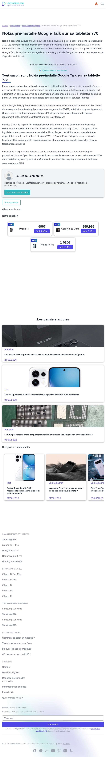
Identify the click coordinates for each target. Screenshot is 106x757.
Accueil (5, 26)
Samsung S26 (9, 614)
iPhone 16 (7, 596)
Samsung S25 (9, 625)
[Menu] (102, 3)
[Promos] (96, 3)
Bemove (66, 743)
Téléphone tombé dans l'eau (17, 643)
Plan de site (8, 692)
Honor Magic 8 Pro (12, 556)
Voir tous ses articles (17, 192)
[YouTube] (53, 750)
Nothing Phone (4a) (12, 561)
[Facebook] (40, 750)
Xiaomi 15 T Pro (10, 545)
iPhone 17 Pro (9, 579)
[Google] (34, 750)
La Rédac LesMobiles (39, 64)
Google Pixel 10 (10, 550)
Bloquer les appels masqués (16, 648)
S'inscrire (53, 724)
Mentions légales (11, 672)
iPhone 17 (7, 585)
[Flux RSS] (71, 750)
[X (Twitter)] (59, 750)
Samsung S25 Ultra (12, 619)
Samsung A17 (9, 539)
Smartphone (15, 26)
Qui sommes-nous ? (12, 697)
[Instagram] (65, 750)
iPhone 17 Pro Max (12, 574)
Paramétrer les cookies (14, 686)
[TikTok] (46, 750)
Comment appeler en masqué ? (18, 637)
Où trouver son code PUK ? (16, 654)
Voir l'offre (41, 231)
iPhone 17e (7, 590)
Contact (6, 667)
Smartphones (11, 202)
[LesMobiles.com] (13, 4)
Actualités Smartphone (31, 26)
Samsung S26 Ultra (12, 608)
